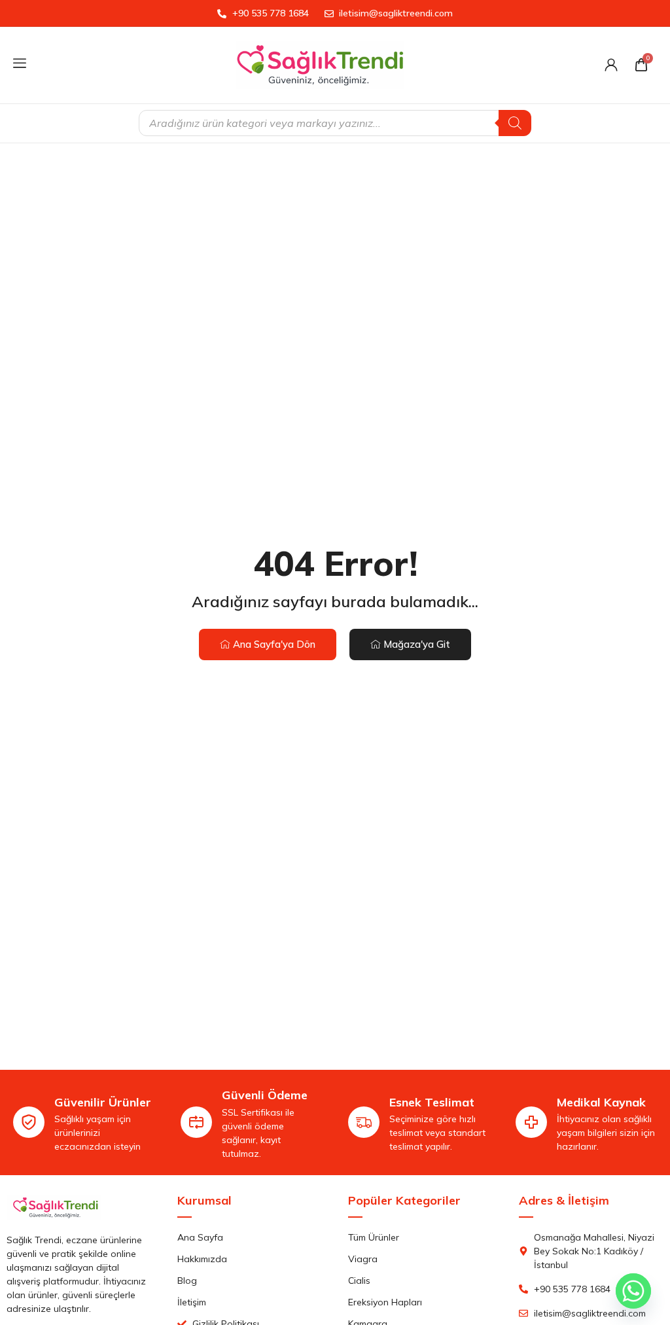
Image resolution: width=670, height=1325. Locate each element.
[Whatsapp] (633, 1291)
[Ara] (515, 123)
